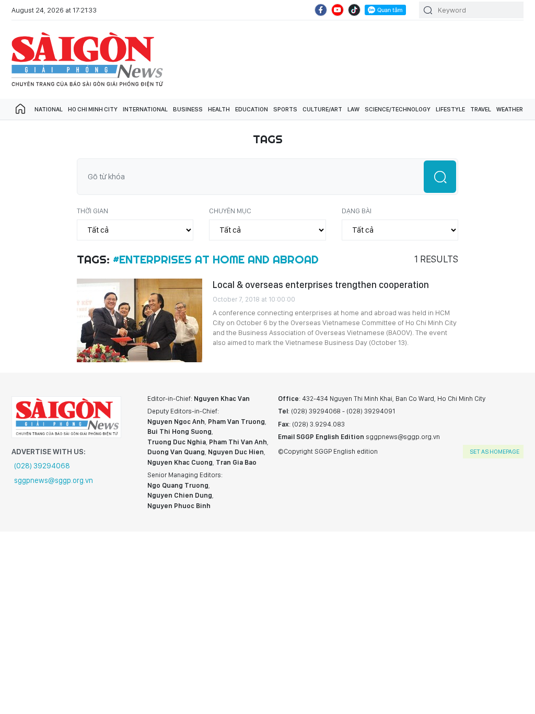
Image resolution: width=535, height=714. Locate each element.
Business (188, 109)
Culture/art (322, 109)
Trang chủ (20, 109)
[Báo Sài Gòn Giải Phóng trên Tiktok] (354, 10)
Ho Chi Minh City (93, 109)
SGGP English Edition (87, 59)
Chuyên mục (230, 210)
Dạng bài (356, 210)
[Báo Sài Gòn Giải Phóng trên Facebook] (321, 10)
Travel (480, 109)
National (48, 109)
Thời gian (92, 210)
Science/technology (398, 109)
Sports (285, 109)
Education (251, 109)
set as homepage (494, 451)
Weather (509, 109)
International (145, 109)
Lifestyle (450, 109)
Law (353, 109)
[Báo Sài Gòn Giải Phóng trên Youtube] (337, 10)
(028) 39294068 (42, 465)
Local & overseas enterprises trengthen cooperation (321, 284)
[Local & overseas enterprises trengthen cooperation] (139, 320)
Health (219, 109)
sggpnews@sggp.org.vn (53, 480)
